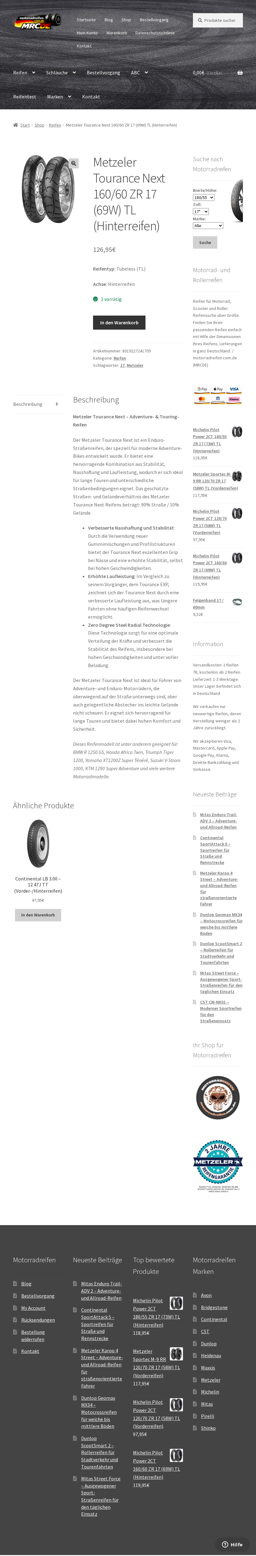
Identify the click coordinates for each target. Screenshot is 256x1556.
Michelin (210, 1392)
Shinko (208, 1428)
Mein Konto (87, 33)
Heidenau (211, 1355)
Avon (206, 1295)
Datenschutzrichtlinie (155, 33)
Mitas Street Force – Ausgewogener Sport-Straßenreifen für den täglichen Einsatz (221, 982)
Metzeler (135, 365)
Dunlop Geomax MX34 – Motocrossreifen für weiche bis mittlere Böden (221, 924)
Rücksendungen (38, 1320)
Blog (109, 19)
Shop (126, 19)
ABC (135, 72)
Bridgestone (214, 1307)
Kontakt (84, 46)
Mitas (207, 1404)
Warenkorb (116, 33)
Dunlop (209, 1343)
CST (205, 1331)
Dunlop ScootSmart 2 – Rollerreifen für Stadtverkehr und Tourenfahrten (221, 953)
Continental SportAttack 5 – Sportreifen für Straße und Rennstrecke (215, 850)
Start (25, 125)
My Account (33, 1308)
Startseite (86, 19)
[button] (74, 163)
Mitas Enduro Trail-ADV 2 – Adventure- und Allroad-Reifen (218, 821)
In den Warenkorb (119, 322)
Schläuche (57, 72)
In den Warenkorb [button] (38, 915)
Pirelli (207, 1416)
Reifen (20, 72)
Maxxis (208, 1367)
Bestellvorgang (154, 19)
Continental (214, 1319)
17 (122, 365)
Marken (55, 96)
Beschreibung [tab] (27, 404)
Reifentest (24, 96)
